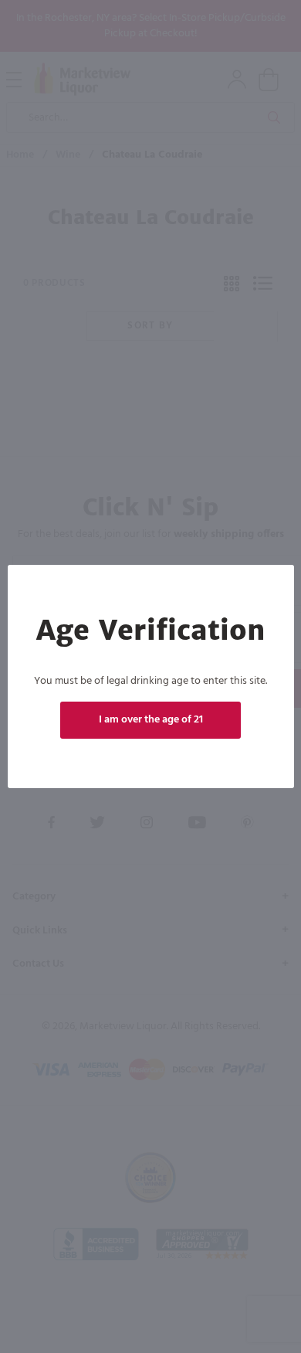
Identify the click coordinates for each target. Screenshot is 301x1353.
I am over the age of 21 (151, 720)
